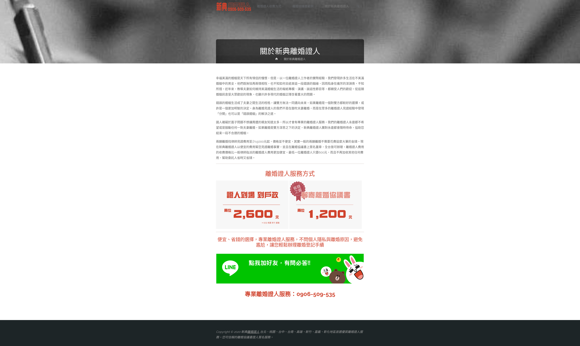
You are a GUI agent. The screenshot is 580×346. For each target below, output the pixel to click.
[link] (358, 6)
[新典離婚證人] (234, 6)
